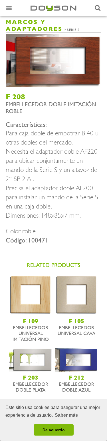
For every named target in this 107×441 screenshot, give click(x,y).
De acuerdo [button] (54, 430)
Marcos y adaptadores (34, 25)
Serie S (73, 30)
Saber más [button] (66, 415)
